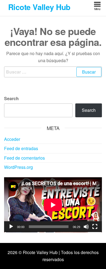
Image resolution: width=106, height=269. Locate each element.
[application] (53, 204)
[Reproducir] (11, 226)
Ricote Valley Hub (39, 6)
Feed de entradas (21, 148)
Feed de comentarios (24, 158)
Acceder (12, 139)
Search (11, 98)
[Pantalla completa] (95, 226)
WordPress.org (18, 167)
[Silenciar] (86, 226)
